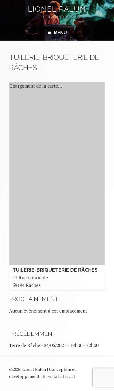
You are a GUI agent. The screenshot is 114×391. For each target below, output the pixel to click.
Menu (60, 32)
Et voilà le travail (59, 376)
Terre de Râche (24, 345)
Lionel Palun (57, 9)
